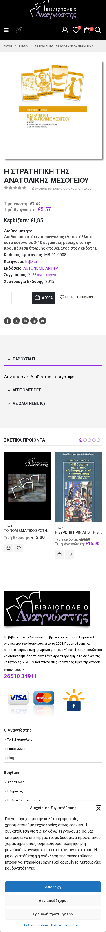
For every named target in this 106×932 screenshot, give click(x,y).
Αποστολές (15, 782)
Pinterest (33, 320)
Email (42, 320)
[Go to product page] (27, 486)
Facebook (7, 320)
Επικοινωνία (16, 748)
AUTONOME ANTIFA (40, 268)
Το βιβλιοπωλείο (19, 739)
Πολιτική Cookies (36, 925)
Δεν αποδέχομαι (53, 900)
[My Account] (65, 30)
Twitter (16, 320)
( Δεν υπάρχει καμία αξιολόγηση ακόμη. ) (63, 188)
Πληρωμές (15, 791)
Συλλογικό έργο (42, 275)
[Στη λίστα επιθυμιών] (18, 548)
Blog (10, 758)
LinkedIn (25, 320)
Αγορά (47, 298)
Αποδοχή (53, 887)
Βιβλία (31, 261)
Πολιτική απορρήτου (65, 925)
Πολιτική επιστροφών (23, 800)
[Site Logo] (53, 10)
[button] (98, 808)
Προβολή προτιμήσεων (53, 914)
